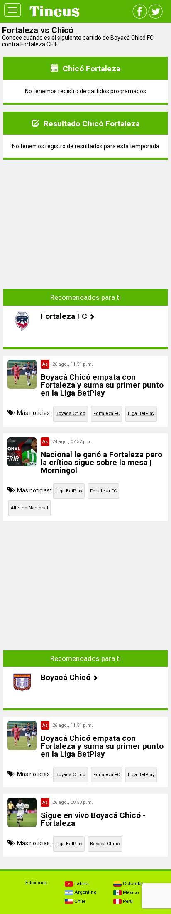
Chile (79, 901)
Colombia (133, 883)
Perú (127, 901)
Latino (80, 883)
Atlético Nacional (29, 508)
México (130, 892)
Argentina (85, 892)
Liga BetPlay (141, 413)
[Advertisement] (85, 218)
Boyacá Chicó (71, 413)
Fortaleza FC (106, 413)
